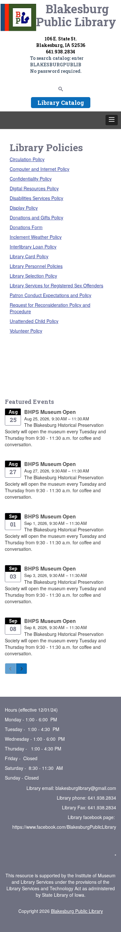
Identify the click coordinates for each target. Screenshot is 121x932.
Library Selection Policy (33, 275)
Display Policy (24, 208)
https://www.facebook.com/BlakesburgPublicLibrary (64, 827)
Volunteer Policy (26, 330)
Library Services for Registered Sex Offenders (56, 285)
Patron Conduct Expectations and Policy (50, 295)
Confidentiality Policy (31, 178)
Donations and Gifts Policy (36, 217)
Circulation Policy (27, 159)
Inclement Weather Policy (36, 237)
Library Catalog (60, 102)
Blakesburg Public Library (77, 911)
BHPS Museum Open (50, 412)
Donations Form (26, 227)
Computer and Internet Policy (39, 169)
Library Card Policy (29, 256)
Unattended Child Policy (34, 321)
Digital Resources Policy (34, 188)
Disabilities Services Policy (36, 198)
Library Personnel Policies (36, 266)
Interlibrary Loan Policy (33, 246)
